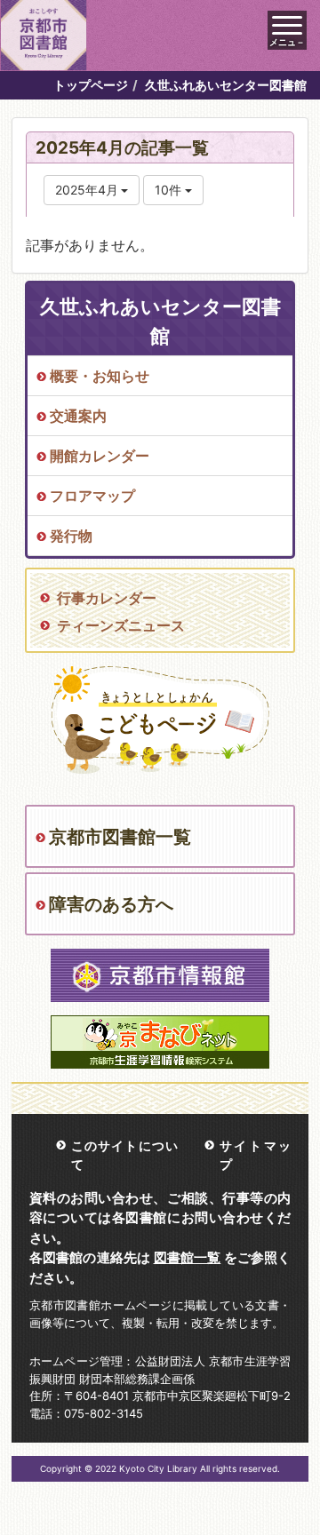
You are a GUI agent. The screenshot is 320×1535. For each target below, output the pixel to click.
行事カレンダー (106, 598)
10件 (170, 189)
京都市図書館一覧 (120, 836)
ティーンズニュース (121, 625)
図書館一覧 (187, 1257)
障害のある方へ (111, 904)
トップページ (90, 84)
